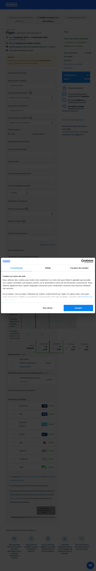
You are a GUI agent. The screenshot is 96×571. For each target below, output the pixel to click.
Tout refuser (48, 308)
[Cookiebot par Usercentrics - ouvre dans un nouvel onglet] (83, 261)
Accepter (78, 308)
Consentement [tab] (17, 268)
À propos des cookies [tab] (79, 268)
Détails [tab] (48, 268)
